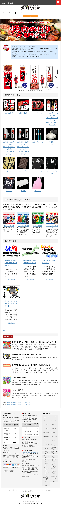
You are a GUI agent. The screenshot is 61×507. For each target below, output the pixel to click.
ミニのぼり (46, 428)
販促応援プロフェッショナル (54, 448)
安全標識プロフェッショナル (54, 480)
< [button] (5, 77)
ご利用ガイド (23, 490)
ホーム (5, 490)
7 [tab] (30, 90)
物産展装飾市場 (54, 476)
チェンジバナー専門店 (52, 226)
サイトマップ (34, 491)
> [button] (56, 77)
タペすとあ (54, 440)
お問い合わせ (48, 490)
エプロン (37, 191)
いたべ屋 (46, 448)
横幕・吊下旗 (46, 432)
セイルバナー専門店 (23, 226)
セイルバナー (54, 420)
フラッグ (54, 428)
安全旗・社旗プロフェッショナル (54, 452)
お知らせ (11, 490)
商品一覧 (16, 490)
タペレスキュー (46, 444)
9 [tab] (34, 90)
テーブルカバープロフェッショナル (46, 464)
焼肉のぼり (9, 113)
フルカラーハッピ (46, 441)
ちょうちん (38, 113)
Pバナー (46, 420)
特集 (4, 330)
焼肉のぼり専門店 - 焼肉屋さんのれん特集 (18, 404)
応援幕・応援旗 (54, 436)
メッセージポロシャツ (52, 172)
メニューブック (23, 171)
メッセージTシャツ (38, 172)
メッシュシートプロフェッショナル (54, 456)
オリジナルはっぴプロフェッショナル (54, 468)
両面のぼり (54, 424)
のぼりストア (46, 417)
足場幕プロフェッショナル (46, 452)
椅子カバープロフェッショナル (54, 460)
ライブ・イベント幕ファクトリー (46, 476)
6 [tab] (28, 90)
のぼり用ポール (37, 142)
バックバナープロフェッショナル (46, 468)
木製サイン (9, 171)
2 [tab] (21, 90)
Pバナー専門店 (37, 226)
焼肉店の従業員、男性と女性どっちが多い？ (11, 263)
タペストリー (54, 432)
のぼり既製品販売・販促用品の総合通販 (30, 501)
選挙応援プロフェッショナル (54, 472)
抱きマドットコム (54, 444)
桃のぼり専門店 (17, 390)
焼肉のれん (23, 113)
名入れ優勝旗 (46, 436)
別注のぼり (46, 424)
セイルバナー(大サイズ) (52, 114)
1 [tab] (19, 90)
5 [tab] (26, 90)
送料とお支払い (31, 490)
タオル (23, 191)
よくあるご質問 (40, 490)
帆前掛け (9, 191)
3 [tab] (23, 90)
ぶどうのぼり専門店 (19, 377)
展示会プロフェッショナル (46, 460)
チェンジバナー (54, 417)
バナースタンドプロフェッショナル (54, 464)
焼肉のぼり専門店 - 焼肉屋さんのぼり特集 (18, 402)
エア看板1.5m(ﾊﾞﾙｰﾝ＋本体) (23, 143)
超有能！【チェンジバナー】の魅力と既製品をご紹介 (31, 365)
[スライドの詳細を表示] (15, 77)
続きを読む (11, 279)
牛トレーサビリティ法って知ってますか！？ (11, 303)
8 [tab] (32, 90)
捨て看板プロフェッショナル (46, 472)
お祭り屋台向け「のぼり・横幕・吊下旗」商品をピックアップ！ (35, 342)
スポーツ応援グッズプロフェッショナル (46, 480)
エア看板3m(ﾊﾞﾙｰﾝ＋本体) (9, 143)
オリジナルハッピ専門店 (46, 484)
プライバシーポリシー (27, 474)
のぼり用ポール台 (52, 143)
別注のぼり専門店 (9, 226)
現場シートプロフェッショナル (46, 456)
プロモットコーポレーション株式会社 (30, 452)
